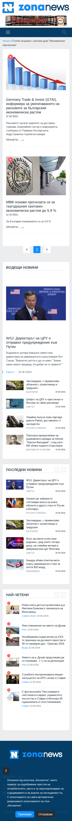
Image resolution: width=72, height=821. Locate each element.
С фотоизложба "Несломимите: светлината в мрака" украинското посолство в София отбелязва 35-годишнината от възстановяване (42, 697)
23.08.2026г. (43, 616)
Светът (10, 372)
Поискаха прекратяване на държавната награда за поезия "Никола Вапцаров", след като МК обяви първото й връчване (44, 440)
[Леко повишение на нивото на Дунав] (12, 630)
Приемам (24, 814)
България (32, 392)
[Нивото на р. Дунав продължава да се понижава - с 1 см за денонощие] (12, 662)
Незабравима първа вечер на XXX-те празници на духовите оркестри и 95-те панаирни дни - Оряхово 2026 (43, 640)
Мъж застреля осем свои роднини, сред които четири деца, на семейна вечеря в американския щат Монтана (43, 543)
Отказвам (45, 814)
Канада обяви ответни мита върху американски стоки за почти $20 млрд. (43, 564)
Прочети (12, 139)
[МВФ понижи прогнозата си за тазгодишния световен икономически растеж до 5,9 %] (36, 176)
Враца (25, 648)
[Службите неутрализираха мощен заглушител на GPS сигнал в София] (12, 679)
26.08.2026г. (25, 372)
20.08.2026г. (35, 706)
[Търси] (62, 33)
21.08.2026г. (35, 682)
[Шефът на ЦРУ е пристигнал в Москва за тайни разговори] (15, 404)
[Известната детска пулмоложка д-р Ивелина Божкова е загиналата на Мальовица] (12, 609)
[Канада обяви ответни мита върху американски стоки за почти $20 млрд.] (15, 565)
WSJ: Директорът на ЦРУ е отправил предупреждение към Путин (31, 342)
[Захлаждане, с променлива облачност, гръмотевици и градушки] (15, 385)
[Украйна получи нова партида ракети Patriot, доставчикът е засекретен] (15, 421)
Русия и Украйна (36, 428)
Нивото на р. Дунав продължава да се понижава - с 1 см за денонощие (43, 659)
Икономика (33, 571)
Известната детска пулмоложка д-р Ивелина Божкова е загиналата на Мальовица (43, 608)
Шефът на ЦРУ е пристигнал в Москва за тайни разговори (44, 401)
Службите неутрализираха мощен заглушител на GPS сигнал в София (44, 676)
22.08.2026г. (35, 648)
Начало (6, 41)
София (25, 682)
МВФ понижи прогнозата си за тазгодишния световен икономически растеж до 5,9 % (31, 206)
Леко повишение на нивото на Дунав (44, 625)
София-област (29, 616)
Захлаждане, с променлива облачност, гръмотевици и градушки (42, 384)
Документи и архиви (38, 449)
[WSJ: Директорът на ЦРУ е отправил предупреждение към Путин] (36, 303)
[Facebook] (6, 770)
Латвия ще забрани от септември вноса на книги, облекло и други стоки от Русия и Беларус (45, 503)
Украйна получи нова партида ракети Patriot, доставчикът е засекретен (44, 420)
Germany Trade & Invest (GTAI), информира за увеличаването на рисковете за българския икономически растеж (32, 106)
